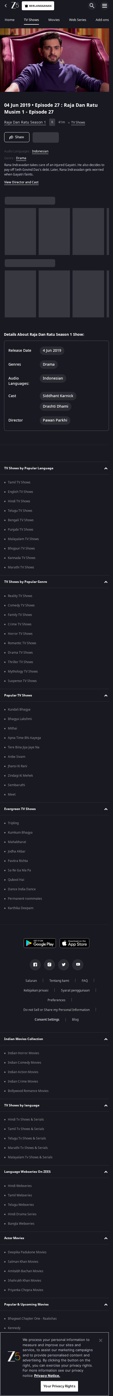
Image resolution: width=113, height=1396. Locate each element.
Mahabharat (17, 842)
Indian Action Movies (23, 1072)
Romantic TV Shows (22, 643)
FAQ (83, 980)
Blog (73, 1019)
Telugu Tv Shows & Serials (27, 1138)
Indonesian (40, 149)
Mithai (12, 728)
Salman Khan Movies (23, 1261)
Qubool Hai (16, 879)
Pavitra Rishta (18, 861)
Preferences (55, 1000)
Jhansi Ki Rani (17, 766)
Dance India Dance (22, 889)
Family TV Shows (20, 614)
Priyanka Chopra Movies (25, 1290)
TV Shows (31, 19)
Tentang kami (57, 980)
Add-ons (102, 19)
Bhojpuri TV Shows (21, 548)
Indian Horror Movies (23, 1053)
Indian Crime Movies (23, 1081)
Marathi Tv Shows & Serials (28, 1147)
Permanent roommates (25, 898)
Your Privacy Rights (59, 1386)
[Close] (100, 1340)
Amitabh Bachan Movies (25, 1271)
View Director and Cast (21, 180)
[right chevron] (10, 229)
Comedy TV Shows (21, 605)
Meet (12, 794)
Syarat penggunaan (73, 990)
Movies (54, 19)
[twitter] (61, 964)
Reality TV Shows (20, 596)
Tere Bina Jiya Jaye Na (23, 747)
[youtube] (75, 964)
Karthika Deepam (20, 908)
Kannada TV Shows (21, 558)
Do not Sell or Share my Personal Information (55, 1010)
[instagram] (47, 964)
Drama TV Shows (20, 652)
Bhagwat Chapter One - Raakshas (32, 1318)
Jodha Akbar (16, 851)
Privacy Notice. (47, 1375)
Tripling (13, 823)
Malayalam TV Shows (23, 539)
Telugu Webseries (21, 1204)
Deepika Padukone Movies (27, 1252)
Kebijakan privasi (34, 990)
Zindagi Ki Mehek (20, 775)
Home (9, 19)
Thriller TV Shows (20, 662)
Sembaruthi (16, 785)
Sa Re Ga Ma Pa (19, 870)
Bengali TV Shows (21, 520)
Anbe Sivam (16, 756)
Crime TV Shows (20, 624)
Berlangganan (40, 6)
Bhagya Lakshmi (20, 719)
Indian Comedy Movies (24, 1062)
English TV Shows (20, 491)
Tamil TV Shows (19, 482)
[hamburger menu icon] (104, 6)
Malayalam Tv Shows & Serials (30, 1157)
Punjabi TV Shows (20, 529)
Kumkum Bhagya (20, 832)
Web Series (77, 19)
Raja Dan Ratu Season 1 (25, 120)
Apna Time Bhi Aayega (24, 738)
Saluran (29, 980)
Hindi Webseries (20, 1186)
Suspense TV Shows (22, 681)
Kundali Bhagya (19, 709)
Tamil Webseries (20, 1195)
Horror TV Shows (20, 633)
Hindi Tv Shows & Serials (26, 1119)
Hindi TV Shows (19, 501)
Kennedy (14, 1328)
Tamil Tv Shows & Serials (26, 1129)
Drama (21, 155)
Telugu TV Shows (20, 510)
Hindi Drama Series (22, 1214)
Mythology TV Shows (23, 671)
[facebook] (33, 964)
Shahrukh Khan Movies (24, 1280)
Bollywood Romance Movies (28, 1091)
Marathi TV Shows (21, 567)
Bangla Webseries (21, 1223)
